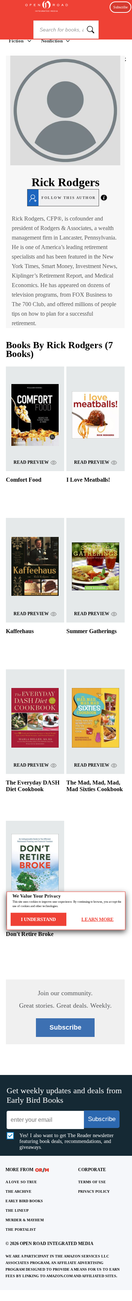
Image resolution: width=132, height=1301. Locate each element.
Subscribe (120, 7)
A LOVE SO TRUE (21, 1182)
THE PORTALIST (21, 1229)
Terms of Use (92, 1182)
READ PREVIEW (31, 462)
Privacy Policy (94, 1191)
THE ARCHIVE (19, 1191)
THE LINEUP (17, 1210)
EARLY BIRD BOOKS (24, 1201)
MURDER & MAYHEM (25, 1220)
